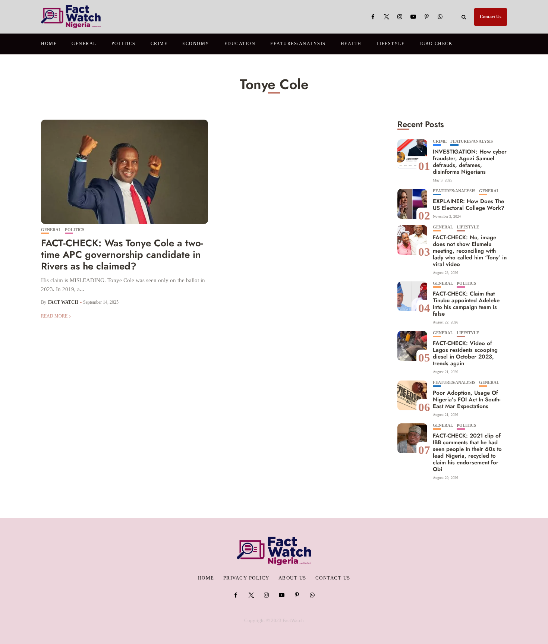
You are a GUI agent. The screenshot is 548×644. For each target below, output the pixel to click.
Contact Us (490, 16)
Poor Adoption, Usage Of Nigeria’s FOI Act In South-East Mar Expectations (466, 399)
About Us (292, 578)
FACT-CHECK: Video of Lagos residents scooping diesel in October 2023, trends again (465, 353)
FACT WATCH (63, 302)
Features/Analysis (298, 43)
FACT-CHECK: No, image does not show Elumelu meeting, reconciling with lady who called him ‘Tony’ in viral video (470, 250)
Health (351, 43)
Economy (196, 43)
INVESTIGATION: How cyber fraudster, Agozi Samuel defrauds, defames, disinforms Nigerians (470, 162)
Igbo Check (436, 43)
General (84, 43)
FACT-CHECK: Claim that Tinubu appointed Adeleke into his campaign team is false (466, 304)
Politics (123, 43)
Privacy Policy (246, 578)
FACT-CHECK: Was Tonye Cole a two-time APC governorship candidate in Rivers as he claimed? (122, 254)
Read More (54, 316)
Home (49, 43)
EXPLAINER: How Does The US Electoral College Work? (468, 204)
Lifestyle (391, 43)
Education (240, 43)
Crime (159, 43)
